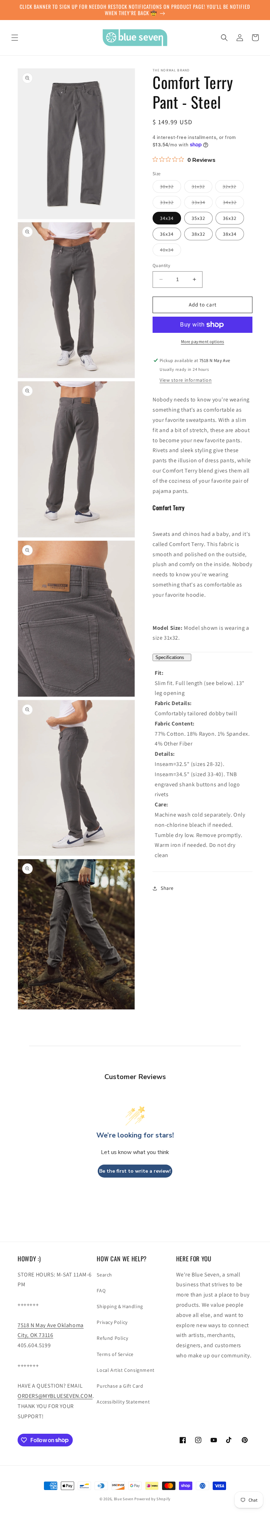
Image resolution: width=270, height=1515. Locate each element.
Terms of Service (115, 1354)
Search (104, 1275)
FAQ (101, 1290)
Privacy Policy (112, 1322)
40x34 (170, 251)
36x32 (230, 218)
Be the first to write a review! (135, 1171)
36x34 (167, 234)
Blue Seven (124, 1498)
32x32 (233, 188)
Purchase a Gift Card (120, 1386)
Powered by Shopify (152, 1498)
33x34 (202, 204)
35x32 (198, 218)
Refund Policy (112, 1338)
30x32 (170, 188)
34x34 (167, 218)
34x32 (233, 204)
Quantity (161, 265)
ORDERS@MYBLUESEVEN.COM (55, 1396)
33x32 (170, 204)
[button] (14, 37)
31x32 (202, 188)
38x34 (230, 234)
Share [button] (167, 888)
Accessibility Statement (123, 1402)
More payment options (202, 341)
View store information (186, 380)
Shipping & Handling (120, 1306)
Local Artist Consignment (125, 1370)
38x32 (198, 234)
